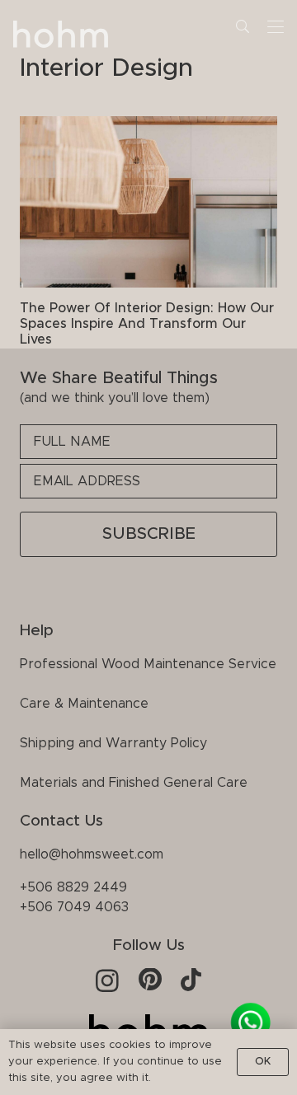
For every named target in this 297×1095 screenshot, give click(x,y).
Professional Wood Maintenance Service (148, 664)
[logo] (61, 37)
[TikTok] (191, 980)
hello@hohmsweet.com (91, 854)
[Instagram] (107, 981)
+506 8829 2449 (73, 887)
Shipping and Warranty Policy (113, 743)
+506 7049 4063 (74, 907)
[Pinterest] (150, 980)
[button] (242, 27)
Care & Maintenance (84, 703)
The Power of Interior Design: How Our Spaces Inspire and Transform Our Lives (147, 324)
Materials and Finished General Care (134, 782)
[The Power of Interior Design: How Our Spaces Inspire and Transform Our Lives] (148, 202)
